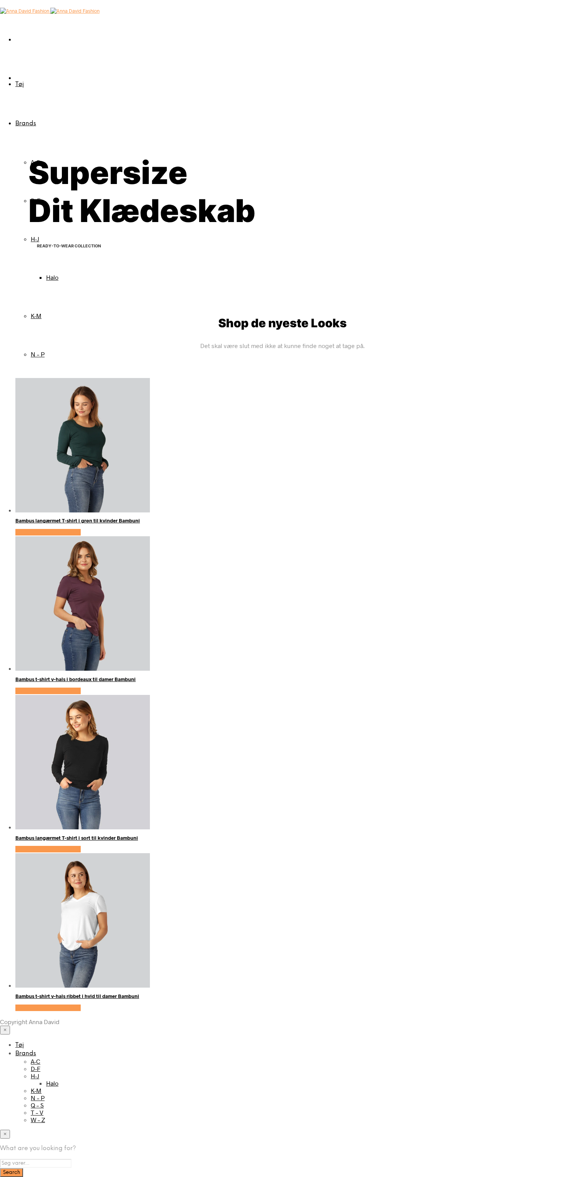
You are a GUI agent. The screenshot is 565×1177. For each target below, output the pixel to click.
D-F (35, 1068)
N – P (38, 354)
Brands (25, 123)
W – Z (38, 1119)
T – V (37, 1112)
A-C (35, 1061)
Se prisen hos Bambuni (48, 532)
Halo (52, 277)
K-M (36, 315)
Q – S (37, 1105)
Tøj (19, 84)
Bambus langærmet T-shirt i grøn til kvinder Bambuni (77, 520)
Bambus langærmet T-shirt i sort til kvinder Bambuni (76, 838)
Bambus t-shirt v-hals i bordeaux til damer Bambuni (75, 679)
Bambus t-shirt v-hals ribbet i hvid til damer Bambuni (77, 996)
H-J (35, 238)
